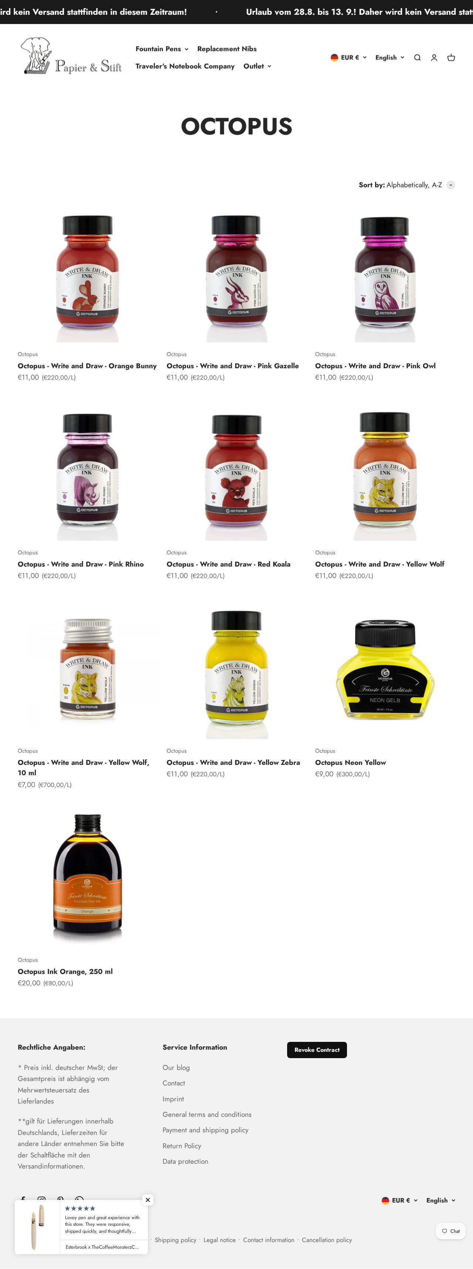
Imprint (173, 1099)
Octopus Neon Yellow (350, 762)
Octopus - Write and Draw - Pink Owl (375, 366)
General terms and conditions (207, 1114)
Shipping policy (175, 1239)
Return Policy (182, 1146)
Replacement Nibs (227, 49)
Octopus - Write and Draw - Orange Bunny (87, 366)
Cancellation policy (327, 1239)
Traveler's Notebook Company (185, 66)
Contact (174, 1083)
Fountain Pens (158, 49)
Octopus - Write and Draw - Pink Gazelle (233, 366)
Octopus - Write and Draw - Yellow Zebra (233, 762)
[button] (147, 1199)
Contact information (269, 1239)
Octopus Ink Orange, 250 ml (65, 971)
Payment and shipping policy (205, 1130)
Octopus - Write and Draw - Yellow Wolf (380, 564)
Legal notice (220, 1239)
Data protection (185, 1161)
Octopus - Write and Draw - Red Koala (228, 564)
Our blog (176, 1068)
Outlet (254, 66)
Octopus (28, 354)
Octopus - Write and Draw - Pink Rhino (81, 564)
